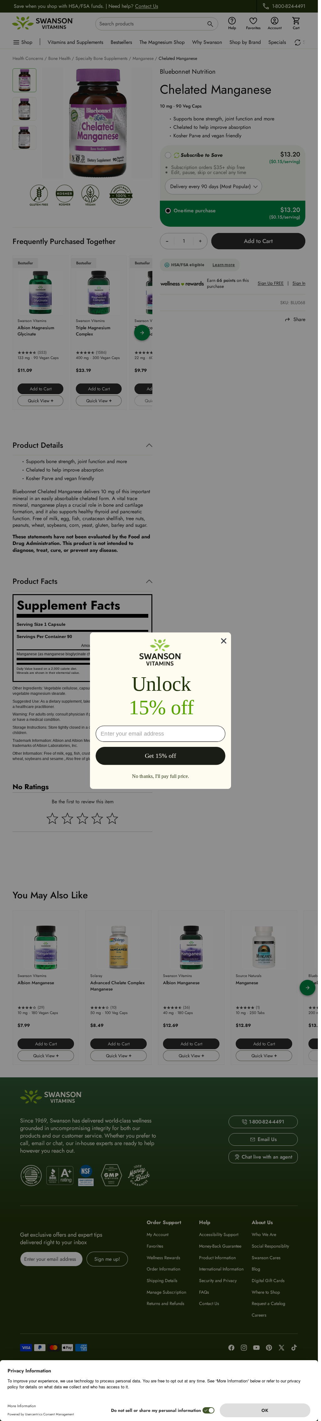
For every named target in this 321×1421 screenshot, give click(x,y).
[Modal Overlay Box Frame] (160, 710)
